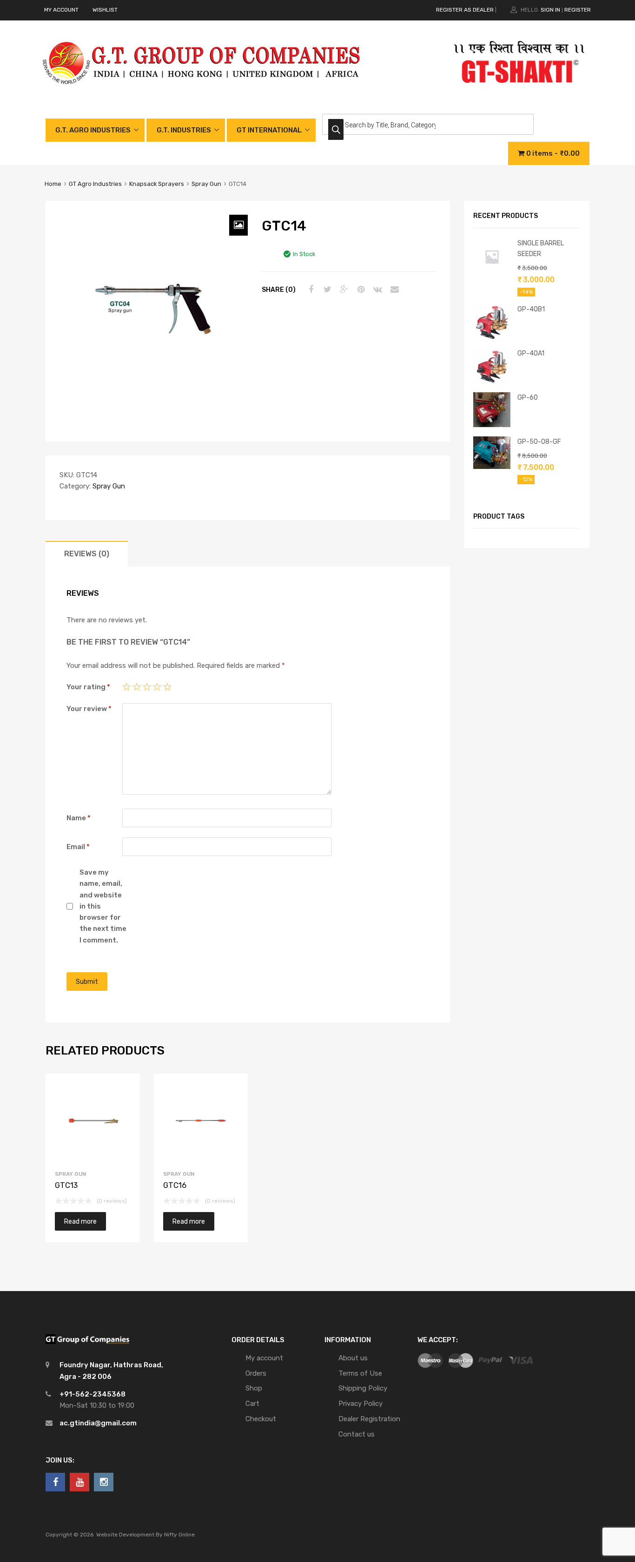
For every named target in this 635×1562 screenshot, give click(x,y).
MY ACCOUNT (61, 10)
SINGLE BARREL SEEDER (540, 248)
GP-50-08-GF (539, 441)
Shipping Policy (362, 1388)
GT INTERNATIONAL (269, 130)
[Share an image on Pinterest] (360, 289)
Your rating (88, 687)
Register (577, 10)
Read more (80, 1221)
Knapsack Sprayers (156, 183)
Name (78, 818)
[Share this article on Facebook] (310, 289)
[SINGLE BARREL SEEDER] (491, 273)
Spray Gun (206, 183)
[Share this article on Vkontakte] (376, 289)
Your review (89, 709)
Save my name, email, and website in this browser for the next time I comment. (102, 906)
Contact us (356, 1434)
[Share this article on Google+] (343, 289)
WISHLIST (105, 10)
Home (53, 183)
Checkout (260, 1419)
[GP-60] (491, 424)
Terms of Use (360, 1373)
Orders (255, 1373)
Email (78, 847)
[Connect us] (55, 1482)
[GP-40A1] (491, 383)
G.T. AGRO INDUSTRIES (93, 130)
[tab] (87, 554)
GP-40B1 (531, 309)
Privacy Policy (360, 1403)
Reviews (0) (86, 553)
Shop (253, 1388)
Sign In (550, 10)
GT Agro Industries (95, 183)
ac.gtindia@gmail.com (98, 1423)
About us (353, 1358)
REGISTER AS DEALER (465, 10)
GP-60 (527, 397)
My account (264, 1358)
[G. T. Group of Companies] (202, 94)
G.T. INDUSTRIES (184, 130)
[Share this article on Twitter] (326, 289)
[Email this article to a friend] (393, 289)
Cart (252, 1403)
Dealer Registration (369, 1419)
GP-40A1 (530, 353)
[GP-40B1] (491, 339)
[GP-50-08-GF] (491, 466)
